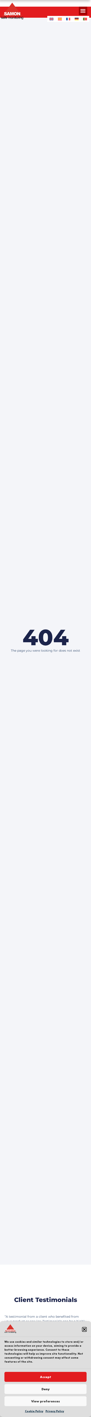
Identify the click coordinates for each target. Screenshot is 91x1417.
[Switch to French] (68, 19)
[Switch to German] (76, 19)
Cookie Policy (34, 1411)
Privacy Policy (55, 1411)
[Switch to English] (51, 19)
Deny (46, 1389)
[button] (84, 1329)
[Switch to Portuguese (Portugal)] (85, 19)
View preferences (45, 1401)
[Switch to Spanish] (60, 19)
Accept (45, 1377)
